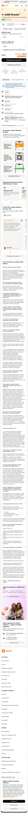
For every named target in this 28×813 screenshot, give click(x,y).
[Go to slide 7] (17, 252)
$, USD (22, 24)
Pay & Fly (17, 422)
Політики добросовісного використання (13, 119)
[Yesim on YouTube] (11, 777)
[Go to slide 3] (12, 252)
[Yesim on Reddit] (14, 777)
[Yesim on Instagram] (5, 777)
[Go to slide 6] (16, 252)
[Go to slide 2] (11, 252)
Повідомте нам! (20, 125)
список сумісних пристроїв (12, 456)
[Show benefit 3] (13, 202)
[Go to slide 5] (15, 252)
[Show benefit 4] (14, 202)
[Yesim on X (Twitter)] (9, 777)
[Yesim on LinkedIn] (7, 777)
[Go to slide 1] (10, 252)
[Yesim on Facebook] (2, 777)
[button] (14, 92)
